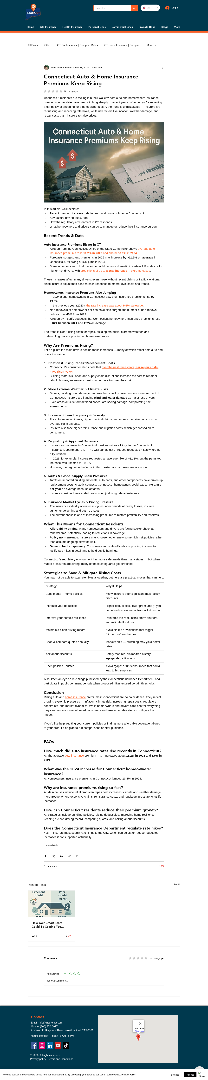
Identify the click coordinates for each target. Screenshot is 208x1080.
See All (176, 884)
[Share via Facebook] (45, 856)
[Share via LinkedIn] (61, 856)
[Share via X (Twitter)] (53, 856)
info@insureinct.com (50, 1022)
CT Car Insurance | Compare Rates (77, 45)
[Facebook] (34, 1045)
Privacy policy (38, 1059)
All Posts (33, 45)
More (150, 45)
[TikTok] (66, 1045)
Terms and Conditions (60, 1059)
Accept (190, 1074)
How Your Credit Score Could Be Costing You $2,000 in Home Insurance (49, 924)
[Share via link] (69, 856)
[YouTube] (58, 1045)
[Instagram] (42, 1045)
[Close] (202, 1074)
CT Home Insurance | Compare (122, 45)
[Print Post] (77, 856)
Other (47, 45)
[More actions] (162, 68)
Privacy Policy (128, 1074)
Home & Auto (51, 845)
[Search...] (134, 8)
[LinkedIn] (50, 1045)
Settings (175, 1074)
